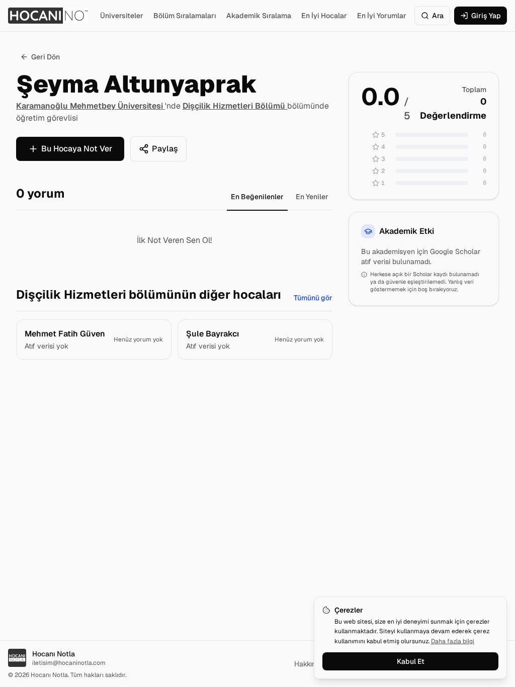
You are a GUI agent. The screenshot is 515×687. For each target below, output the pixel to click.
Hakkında (309, 663)
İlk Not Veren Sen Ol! (174, 240)
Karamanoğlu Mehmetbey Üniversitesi (90, 106)
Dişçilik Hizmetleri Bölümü (235, 106)
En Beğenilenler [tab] (257, 196)
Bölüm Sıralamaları (184, 15)
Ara (438, 15)
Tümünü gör (313, 297)
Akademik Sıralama (258, 15)
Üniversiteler (121, 15)
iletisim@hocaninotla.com (69, 663)
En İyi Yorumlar (381, 15)
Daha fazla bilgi (452, 641)
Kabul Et (410, 661)
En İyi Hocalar (324, 15)
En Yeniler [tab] (312, 196)
